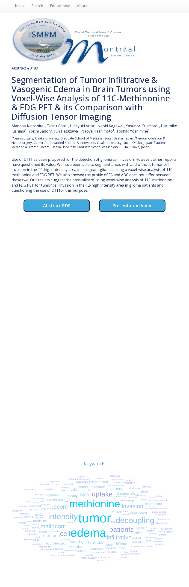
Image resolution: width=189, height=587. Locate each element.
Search (37, 5)
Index (19, 5)
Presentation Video (132, 205)
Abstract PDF (56, 205)
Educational (60, 5)
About (82, 5)
